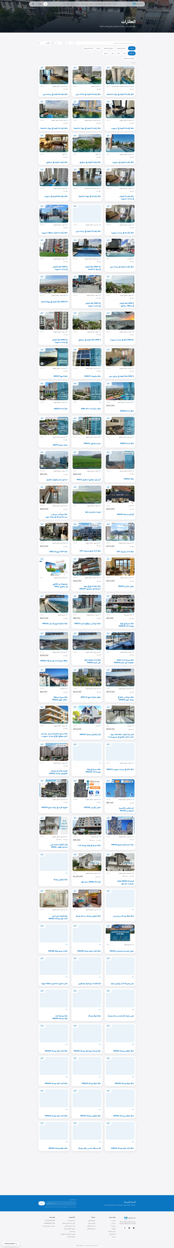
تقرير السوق (72, 1231)
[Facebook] (129, 1228)
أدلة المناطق (112, 1234)
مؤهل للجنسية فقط (129, 58)
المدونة (78, 4)
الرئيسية (134, 17)
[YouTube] (134, 1228)
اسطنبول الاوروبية (121, 48)
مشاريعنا (115, 4)
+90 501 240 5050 (50, 1220)
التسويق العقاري (91, 1229)
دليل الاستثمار (71, 1220)
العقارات (113, 1229)
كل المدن (132, 48)
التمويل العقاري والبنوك (69, 1229)
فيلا (119, 53)
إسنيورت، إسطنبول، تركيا (49, 1226)
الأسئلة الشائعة (71, 1237)
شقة (124, 53)
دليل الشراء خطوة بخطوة (68, 1223)
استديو (106, 53)
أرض (112, 53)
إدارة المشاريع (91, 1223)
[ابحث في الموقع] (45, 4)
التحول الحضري (99, 4)
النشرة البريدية (73, 1200)
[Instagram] (125, 1228)
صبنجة (98, 48)
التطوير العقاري (91, 1220)
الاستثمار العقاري (91, 1226)
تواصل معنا (66, 4)
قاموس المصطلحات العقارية (68, 1234)
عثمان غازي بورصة (88, 48)
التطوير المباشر (107, 4)
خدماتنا (92, 4)
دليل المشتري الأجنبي (70, 1226)
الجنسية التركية (84, 4)
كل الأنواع (131, 53)
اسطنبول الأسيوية (108, 48)
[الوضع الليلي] (33, 4)
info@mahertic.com (49, 1223)
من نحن (72, 4)
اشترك (41, 1203)
